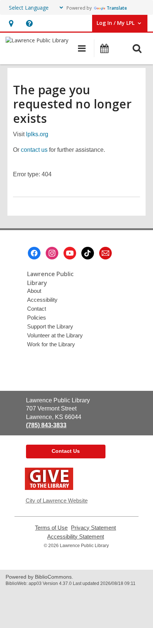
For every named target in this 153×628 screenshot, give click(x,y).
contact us (34, 150)
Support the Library (50, 326)
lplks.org (37, 134)
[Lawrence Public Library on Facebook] (34, 253)
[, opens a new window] (49, 488)
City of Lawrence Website (57, 500)
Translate (117, 8)
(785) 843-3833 (46, 425)
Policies (36, 317)
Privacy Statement (93, 527)
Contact (36, 308)
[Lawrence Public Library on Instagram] (52, 253)
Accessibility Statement (75, 536)
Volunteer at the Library (55, 335)
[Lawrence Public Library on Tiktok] (87, 253)
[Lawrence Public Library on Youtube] (70, 253)
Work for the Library (51, 344)
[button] (29, 23)
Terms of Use (51, 527)
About (34, 291)
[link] (11, 23)
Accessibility (42, 300)
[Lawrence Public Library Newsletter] (105, 253)
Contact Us (66, 451)
